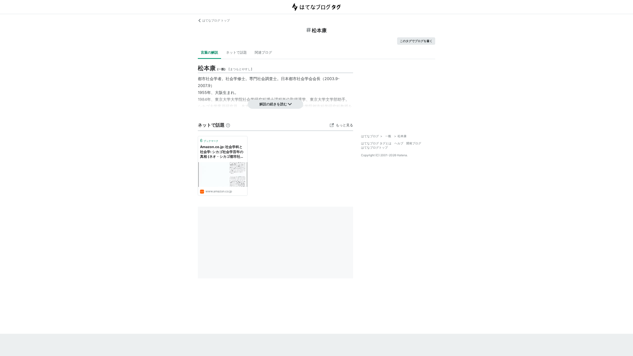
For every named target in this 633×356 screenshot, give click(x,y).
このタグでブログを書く (416, 41)
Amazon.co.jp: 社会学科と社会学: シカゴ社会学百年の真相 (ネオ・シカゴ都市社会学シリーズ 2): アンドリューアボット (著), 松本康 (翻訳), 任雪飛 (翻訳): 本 (222, 152)
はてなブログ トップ (216, 20)
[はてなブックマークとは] (228, 125)
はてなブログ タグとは (376, 143)
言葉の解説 (209, 52)
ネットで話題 (236, 52)
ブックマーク (209, 140)
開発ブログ (413, 143)
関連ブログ (263, 52)
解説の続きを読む (273, 104)
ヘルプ (398, 143)
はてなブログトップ (374, 147)
